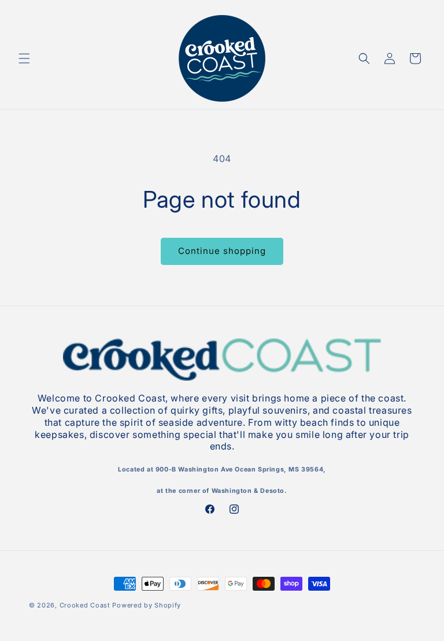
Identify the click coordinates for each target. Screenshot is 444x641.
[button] (24, 58)
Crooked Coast (85, 605)
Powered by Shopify (146, 605)
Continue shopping (222, 250)
